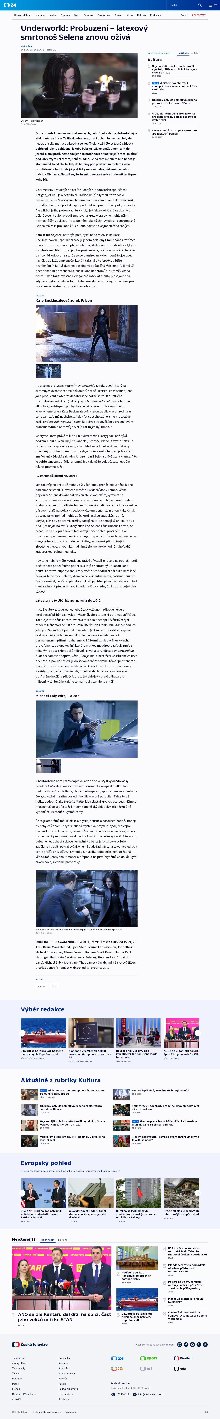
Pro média (64, 1357)
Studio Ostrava (66, 1373)
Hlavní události (22, 15)
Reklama (63, 1363)
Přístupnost (71, 1411)
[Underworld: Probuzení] (79, 85)
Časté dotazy (65, 1394)
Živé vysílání (18, 1363)
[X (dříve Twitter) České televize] (198, 1344)
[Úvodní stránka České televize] (30, 1344)
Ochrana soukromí (52, 1411)
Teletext (17, 1373)
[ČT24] (10, 5)
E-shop (16, 1388)
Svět (76, 15)
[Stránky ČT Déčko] (117, 1368)
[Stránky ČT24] (117, 1358)
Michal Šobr (27, 46)
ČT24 (54, 986)
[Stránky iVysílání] (183, 1358)
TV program (18, 1357)
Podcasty (155, 15)
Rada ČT (62, 1378)
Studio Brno (65, 1368)
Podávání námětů (68, 1388)
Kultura (141, 15)
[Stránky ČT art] (146, 1368)
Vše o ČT (16, 1399)
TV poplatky (18, 1368)
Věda (130, 15)
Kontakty (63, 1399)
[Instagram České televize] (179, 1344)
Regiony (88, 15)
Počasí (119, 15)
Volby (53, 15)
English (36, 1411)
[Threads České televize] (205, 1344)
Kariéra (62, 1383)
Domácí (65, 15)
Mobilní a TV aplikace (23, 1394)
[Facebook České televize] (186, 1344)
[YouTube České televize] (192, 1344)
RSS (206, 1411)
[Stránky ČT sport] (148, 1358)
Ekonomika (104, 15)
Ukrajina (40, 15)
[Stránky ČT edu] (180, 1368)
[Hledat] (200, 5)
